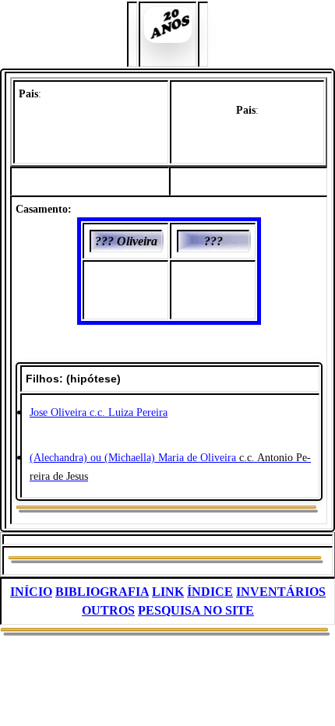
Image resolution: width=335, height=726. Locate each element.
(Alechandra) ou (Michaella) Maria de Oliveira (133, 457)
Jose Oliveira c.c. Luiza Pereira (99, 412)
